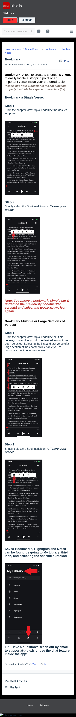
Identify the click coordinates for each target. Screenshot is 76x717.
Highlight (15, 687)
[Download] (31, 367)
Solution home (13, 49)
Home (30, 705)
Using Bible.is (32, 49)
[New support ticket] (39, 31)
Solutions (44, 705)
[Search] (31, 31)
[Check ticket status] (48, 31)
